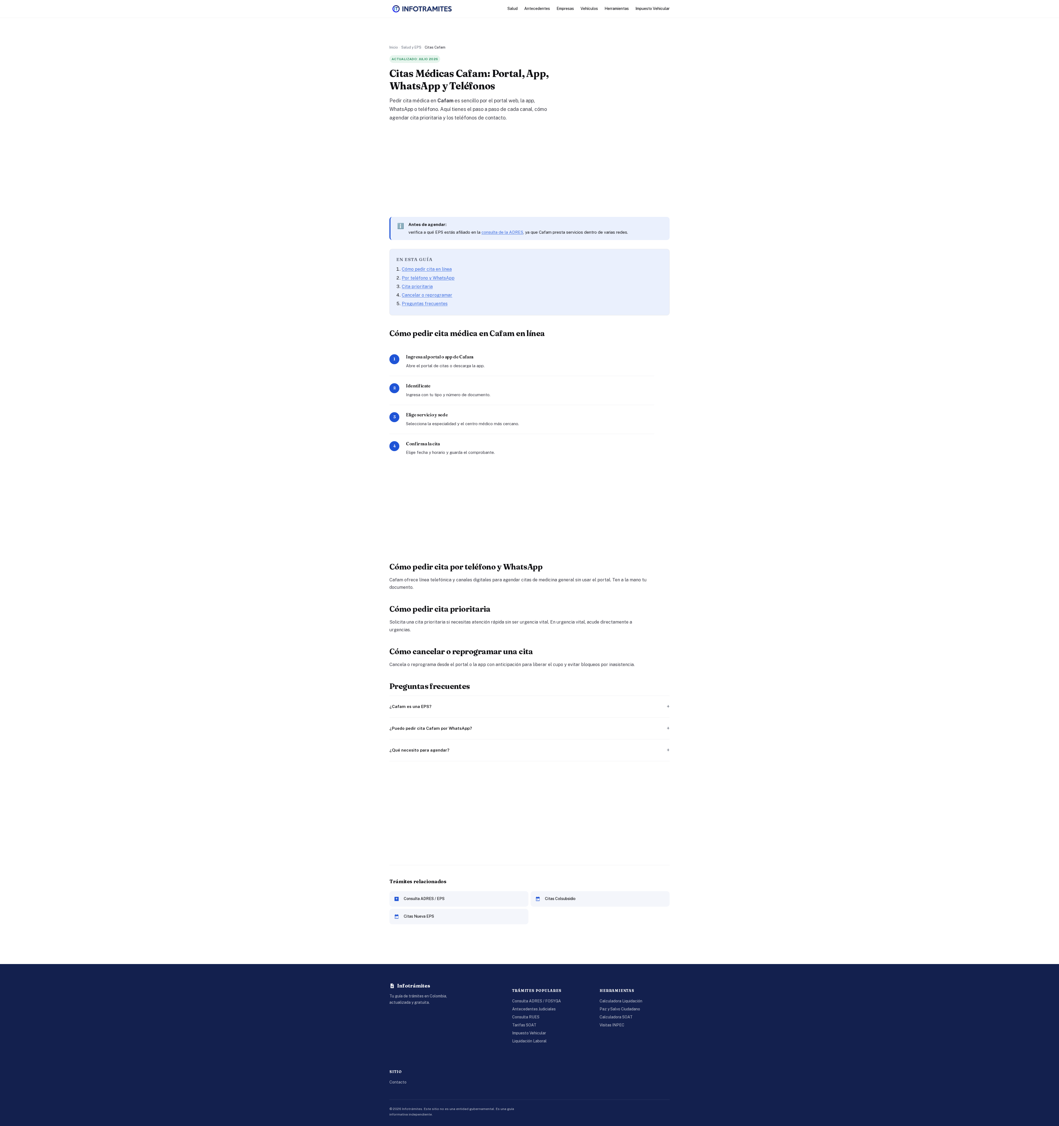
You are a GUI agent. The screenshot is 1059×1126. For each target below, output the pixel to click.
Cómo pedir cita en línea (427, 269)
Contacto (398, 1082)
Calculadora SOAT (616, 1017)
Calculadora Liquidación (621, 1001)
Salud (512, 8)
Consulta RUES (525, 1017)
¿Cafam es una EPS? (410, 706)
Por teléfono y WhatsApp (428, 278)
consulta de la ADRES (502, 232)
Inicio (393, 47)
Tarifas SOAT (524, 1025)
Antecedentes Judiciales (534, 1009)
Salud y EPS (411, 47)
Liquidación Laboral (529, 1041)
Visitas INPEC (612, 1025)
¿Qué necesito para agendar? (419, 750)
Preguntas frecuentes (425, 303)
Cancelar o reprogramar (427, 295)
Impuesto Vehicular (652, 8)
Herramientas (617, 8)
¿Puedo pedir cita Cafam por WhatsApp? (430, 728)
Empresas (565, 8)
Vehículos (589, 8)
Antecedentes (537, 8)
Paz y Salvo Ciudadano (620, 1009)
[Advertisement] (529, 169)
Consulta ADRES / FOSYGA (536, 1001)
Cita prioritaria (417, 286)
